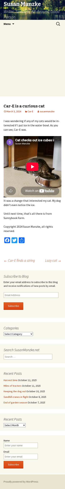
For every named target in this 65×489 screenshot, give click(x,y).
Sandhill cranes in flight (16, 397)
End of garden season (15, 402)
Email (6, 451)
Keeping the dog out (15, 391)
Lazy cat (53, 260)
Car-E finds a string (19, 260)
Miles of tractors (12, 385)
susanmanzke (47, 111)
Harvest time (11, 380)
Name (7, 440)
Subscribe (13, 305)
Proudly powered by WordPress (21, 481)
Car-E (30, 111)
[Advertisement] (32, 62)
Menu (7, 24)
